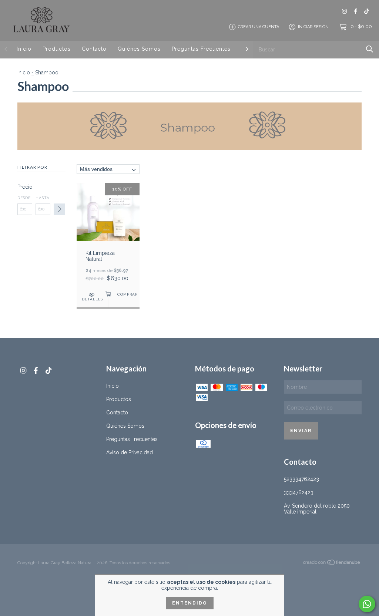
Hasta (43, 198)
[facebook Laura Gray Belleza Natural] (355, 11)
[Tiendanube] (332, 564)
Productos (57, 49)
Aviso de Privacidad (129, 452)
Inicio (24, 49)
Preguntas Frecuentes (201, 49)
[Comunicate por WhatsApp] (367, 604)
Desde (24, 198)
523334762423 (301, 479)
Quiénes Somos (139, 49)
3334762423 (298, 492)
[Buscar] (369, 49)
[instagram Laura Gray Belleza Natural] (344, 11)
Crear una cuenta (258, 26)
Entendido (189, 603)
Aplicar (59, 209)
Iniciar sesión (313, 26)
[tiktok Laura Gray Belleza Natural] (366, 11)
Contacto (94, 49)
